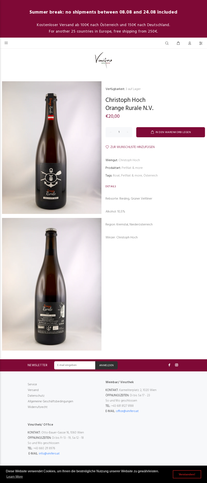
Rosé (116, 175)
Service (32, 384)
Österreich (151, 175)
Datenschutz (36, 395)
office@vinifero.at (127, 411)
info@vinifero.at (49, 453)
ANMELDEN (106, 365)
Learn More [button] (14, 476)
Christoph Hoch (126, 100)
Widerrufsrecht (38, 407)
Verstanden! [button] (187, 474)
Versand (33, 390)
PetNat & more (132, 168)
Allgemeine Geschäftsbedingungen (50, 401)
